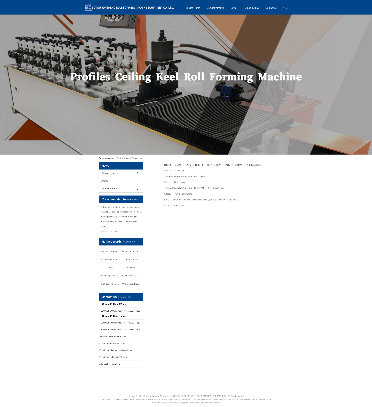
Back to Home (193, 8)
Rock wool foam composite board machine (110, 251)
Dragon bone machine (131, 251)
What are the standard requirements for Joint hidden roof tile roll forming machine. (122, 212)
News (233, 8)
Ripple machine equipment (190, 402)
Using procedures (111, 231)
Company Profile (215, 8)
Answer (105, 181)
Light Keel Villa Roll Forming (261, 399)
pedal (110, 267)
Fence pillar (131, 259)
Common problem (110, 188)
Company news (109, 173)
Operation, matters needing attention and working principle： (122, 207)
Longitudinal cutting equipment (210, 402)
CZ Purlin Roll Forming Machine (124, 399)
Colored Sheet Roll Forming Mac (169, 399)
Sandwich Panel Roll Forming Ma (193, 399)
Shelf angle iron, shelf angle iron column (110, 276)
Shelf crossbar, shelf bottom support (131, 276)
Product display (251, 8)
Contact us (271, 8)
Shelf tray (131, 267)
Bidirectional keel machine (110, 259)
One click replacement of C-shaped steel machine (131, 284)
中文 (285, 8)
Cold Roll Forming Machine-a (161, 402)
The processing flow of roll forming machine (122, 216)
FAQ (105, 226)
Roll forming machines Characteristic (120, 221)
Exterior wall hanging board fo (146, 399)
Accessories (176, 402)
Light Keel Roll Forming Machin (239, 399)
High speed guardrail (110, 284)
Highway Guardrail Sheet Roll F (216, 399)
